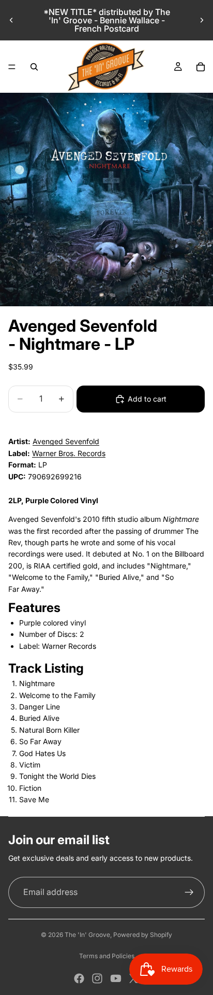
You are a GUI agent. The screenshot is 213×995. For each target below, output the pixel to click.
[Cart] (200, 66)
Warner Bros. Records (68, 453)
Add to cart (147, 398)
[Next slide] (201, 20)
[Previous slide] (11, 20)
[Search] (34, 66)
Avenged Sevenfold (66, 441)
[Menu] (12, 67)
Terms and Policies (106, 956)
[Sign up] (189, 892)
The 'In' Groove (87, 935)
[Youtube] (116, 978)
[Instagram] (97, 978)
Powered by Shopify (142, 935)
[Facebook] (79, 978)
